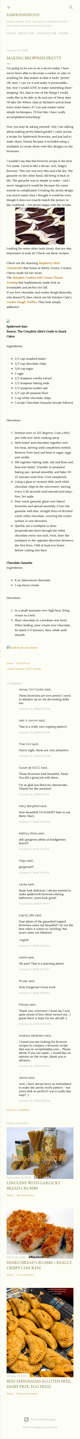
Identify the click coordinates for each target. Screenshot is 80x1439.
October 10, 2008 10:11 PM (34, 732)
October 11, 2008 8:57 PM (34, 969)
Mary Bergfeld (29, 806)
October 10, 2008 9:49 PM (34, 708)
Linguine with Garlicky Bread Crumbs (34, 1185)
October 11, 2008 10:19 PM (34, 993)
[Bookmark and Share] (22, 647)
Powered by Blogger (43, 1419)
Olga (22, 860)
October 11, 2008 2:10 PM (34, 849)
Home (11, 33)
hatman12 (51, 1427)
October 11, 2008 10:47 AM (34, 821)
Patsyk (24, 1004)
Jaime (23, 1078)
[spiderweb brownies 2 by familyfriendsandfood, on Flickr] (40, 243)
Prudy (23, 981)
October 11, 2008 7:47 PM (34, 903)
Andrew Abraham (31, 1035)
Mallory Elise (28, 833)
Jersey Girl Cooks (31, 689)
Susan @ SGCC (29, 767)
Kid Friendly (33, 668)
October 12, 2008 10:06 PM (35, 1024)
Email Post (23, 663)
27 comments (25, 1274)
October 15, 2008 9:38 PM (34, 1100)
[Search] (71, 6)
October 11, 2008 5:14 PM (34, 872)
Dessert (20, 668)
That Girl (25, 744)
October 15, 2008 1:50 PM (34, 1066)
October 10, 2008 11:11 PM (34, 794)
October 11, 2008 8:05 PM (34, 945)
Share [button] (10, 663)
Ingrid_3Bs (26, 915)
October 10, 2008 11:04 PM (35, 756)
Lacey (23, 884)
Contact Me (46, 33)
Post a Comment (18, 1110)
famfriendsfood (23, 14)
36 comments (25, 1195)
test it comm (28, 720)
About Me (26, 33)
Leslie (23, 957)
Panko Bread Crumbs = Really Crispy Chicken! (39, 1265)
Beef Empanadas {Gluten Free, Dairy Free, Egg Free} (39, 1383)
